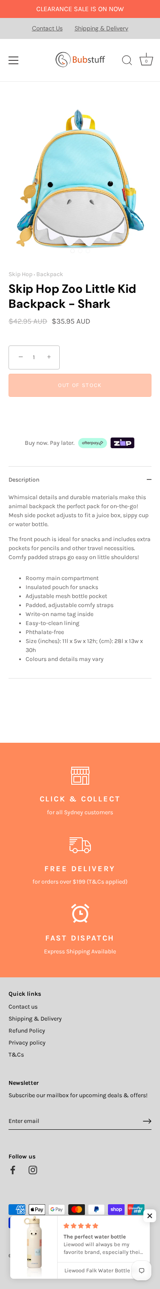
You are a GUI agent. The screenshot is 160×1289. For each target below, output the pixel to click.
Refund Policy (27, 1030)
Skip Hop (20, 274)
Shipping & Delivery (101, 28)
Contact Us (47, 28)
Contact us (23, 1006)
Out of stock (80, 385)
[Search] (127, 61)
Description (24, 479)
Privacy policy (27, 1042)
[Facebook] (13, 1169)
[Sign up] (147, 1121)
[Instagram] (33, 1169)
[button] (149, 1215)
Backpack (49, 274)
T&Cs (16, 1054)
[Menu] (13, 60)
